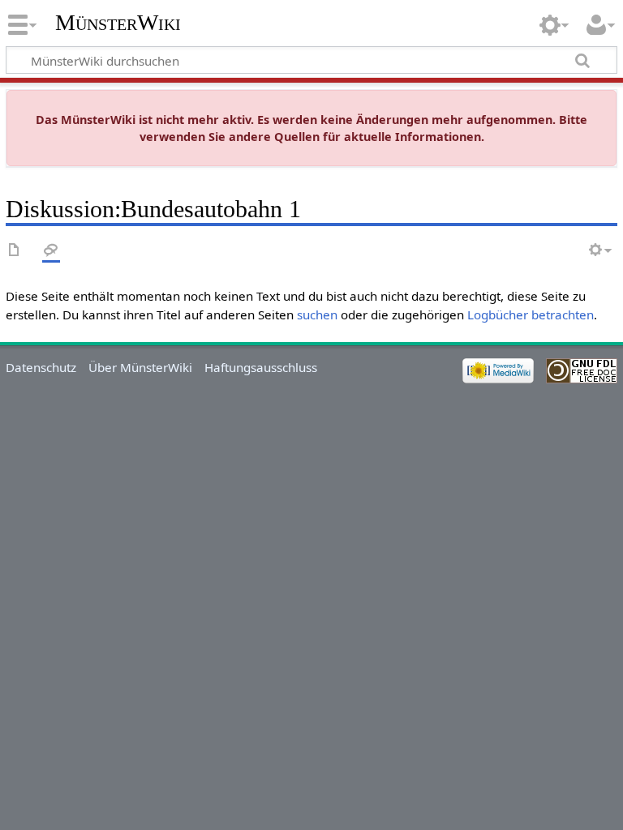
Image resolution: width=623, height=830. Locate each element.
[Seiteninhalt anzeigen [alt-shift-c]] (15, 251)
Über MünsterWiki (140, 367)
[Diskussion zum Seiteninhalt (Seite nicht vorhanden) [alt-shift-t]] (51, 251)
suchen (317, 314)
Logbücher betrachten (530, 314)
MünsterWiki (118, 22)
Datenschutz (41, 367)
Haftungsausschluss (260, 367)
